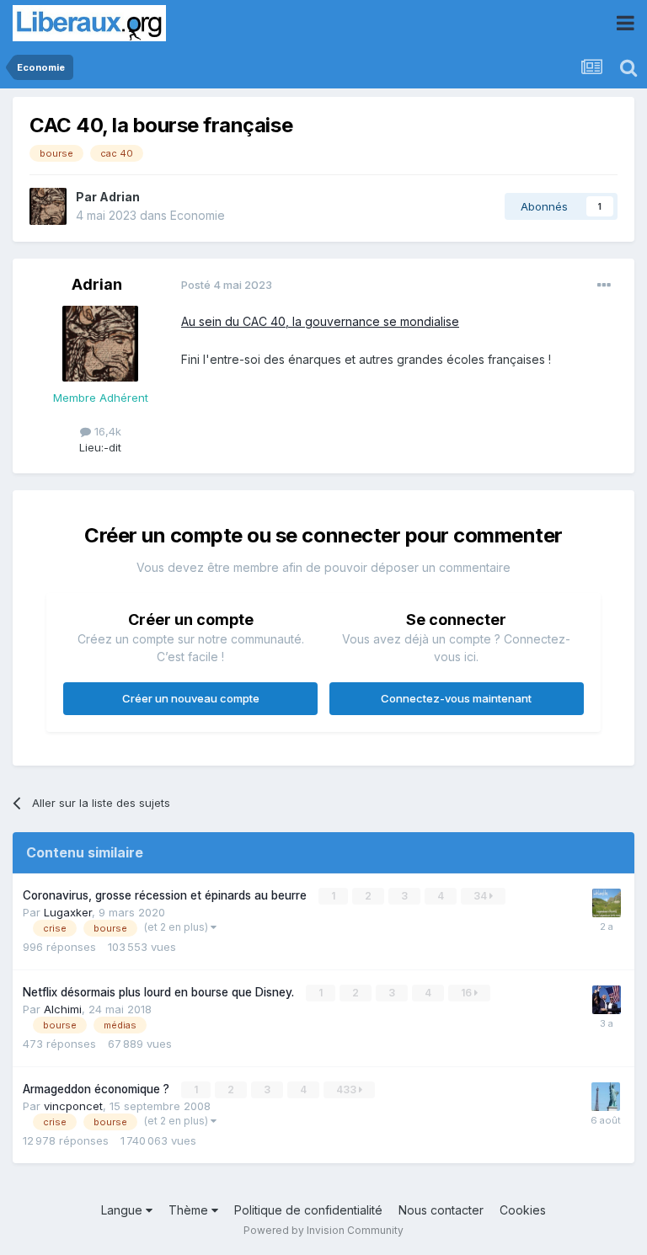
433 (347, 1089)
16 (467, 992)
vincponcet (73, 1106)
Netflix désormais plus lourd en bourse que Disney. (160, 992)
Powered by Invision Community (323, 1230)
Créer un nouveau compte (190, 698)
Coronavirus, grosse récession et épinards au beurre (166, 895)
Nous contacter (441, 1210)
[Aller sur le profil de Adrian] (48, 206)
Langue (123, 1210)
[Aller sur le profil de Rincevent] (605, 1096)
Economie (197, 215)
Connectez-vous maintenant (456, 698)
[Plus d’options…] (604, 285)
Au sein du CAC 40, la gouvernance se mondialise (320, 321)
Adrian (119, 197)
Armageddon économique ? (98, 1089)
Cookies (523, 1210)
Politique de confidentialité (308, 1210)
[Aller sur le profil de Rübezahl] (606, 903)
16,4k (106, 431)
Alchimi (63, 1009)
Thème (189, 1210)
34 (481, 895)
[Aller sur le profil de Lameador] (606, 999)
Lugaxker (68, 912)
